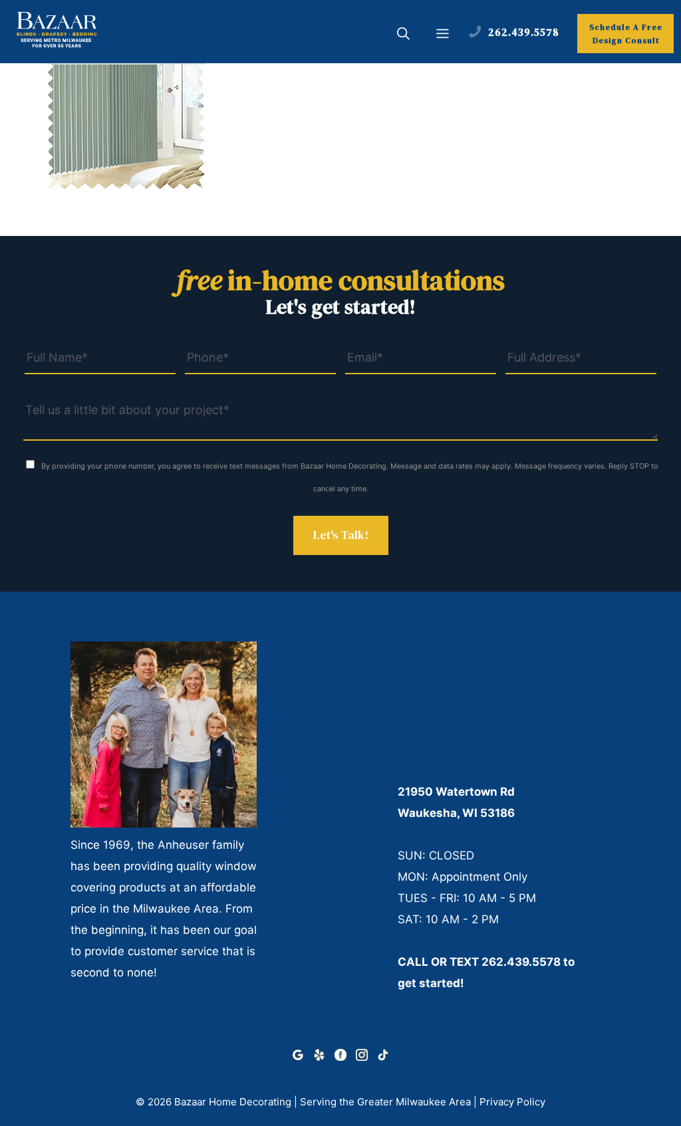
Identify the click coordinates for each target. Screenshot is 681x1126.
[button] (403, 35)
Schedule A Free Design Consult (625, 34)
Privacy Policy (512, 1101)
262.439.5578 (521, 961)
